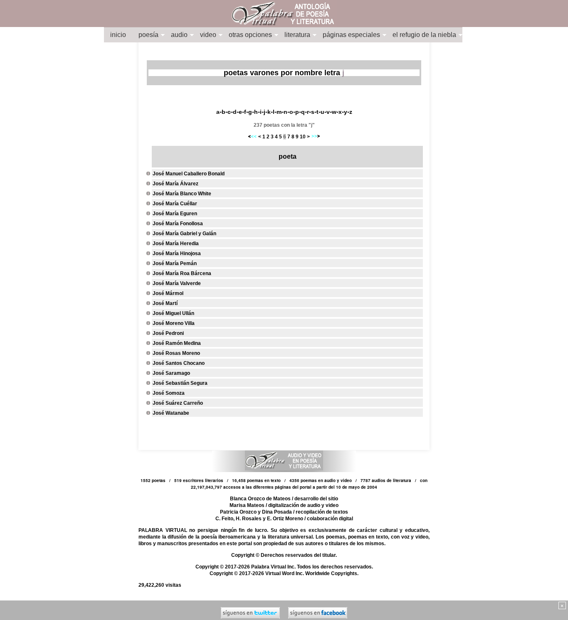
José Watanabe (171, 413)
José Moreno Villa (174, 323)
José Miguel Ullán (173, 313)
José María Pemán (175, 263)
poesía (148, 34)
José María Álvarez (175, 184)
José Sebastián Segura (180, 383)
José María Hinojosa (177, 253)
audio (179, 34)
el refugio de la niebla (424, 34)
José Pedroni (168, 333)
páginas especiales (351, 34)
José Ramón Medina (177, 343)
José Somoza (169, 393)
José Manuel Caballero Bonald (189, 174)
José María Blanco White (182, 194)
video (208, 34)
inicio (118, 34)
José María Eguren (175, 214)
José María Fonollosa (178, 223)
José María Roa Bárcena (182, 273)
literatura (297, 34)
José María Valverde (177, 283)
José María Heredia (176, 243)
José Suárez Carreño (178, 403)
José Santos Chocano (179, 363)
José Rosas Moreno (176, 353)
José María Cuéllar (175, 204)
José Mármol (168, 293)
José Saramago (171, 373)
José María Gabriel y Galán (184, 233)
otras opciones (250, 34)
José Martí (165, 303)
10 (303, 137)
